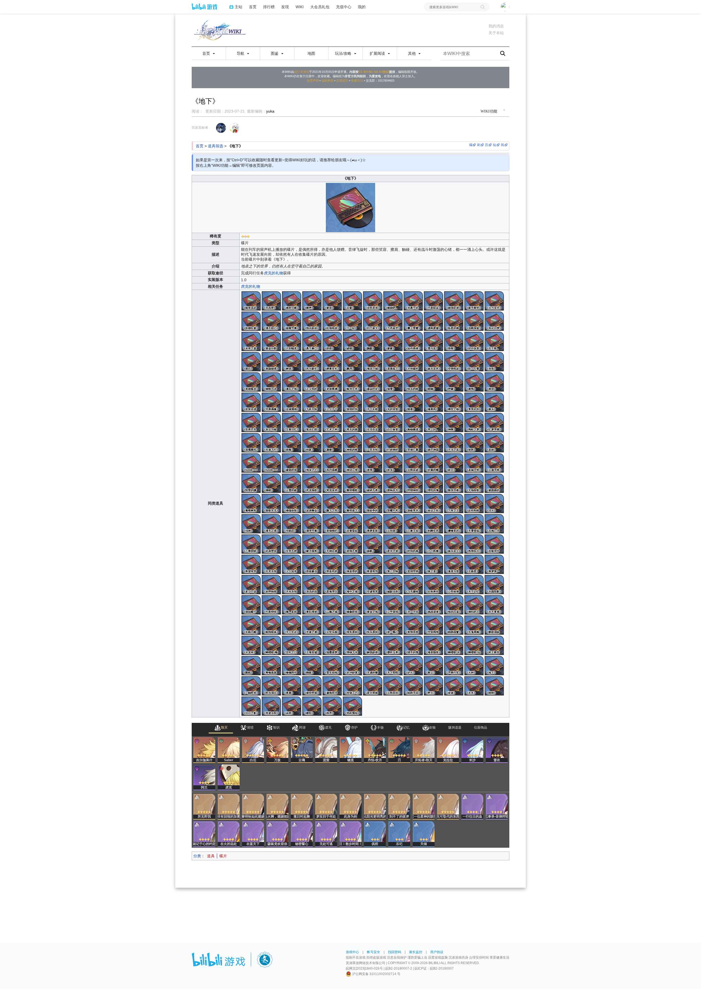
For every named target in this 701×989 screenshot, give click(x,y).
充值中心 (343, 6)
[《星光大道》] (393, 544)
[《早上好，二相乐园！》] (433, 422)
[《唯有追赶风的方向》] (251, 301)
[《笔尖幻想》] (312, 422)
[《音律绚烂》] (332, 524)
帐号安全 (373, 952)
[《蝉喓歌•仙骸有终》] (474, 645)
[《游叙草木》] (413, 504)
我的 (362, 6)
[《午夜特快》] (271, 605)
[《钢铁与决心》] (271, 382)
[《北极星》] (474, 564)
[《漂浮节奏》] (312, 524)
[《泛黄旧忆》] (292, 422)
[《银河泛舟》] (352, 382)
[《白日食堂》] (393, 422)
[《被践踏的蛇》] (494, 483)
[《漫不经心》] (271, 321)
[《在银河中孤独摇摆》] (494, 544)
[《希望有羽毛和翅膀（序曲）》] (373, 564)
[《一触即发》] (251, 686)
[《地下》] (494, 666)
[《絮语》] (332, 301)
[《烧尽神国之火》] (433, 443)
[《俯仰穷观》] (312, 686)
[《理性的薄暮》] (433, 483)
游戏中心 (352, 952)
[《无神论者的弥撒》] (332, 544)
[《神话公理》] (352, 463)
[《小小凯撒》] (433, 544)
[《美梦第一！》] (494, 564)
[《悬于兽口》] (312, 341)
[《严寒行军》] (454, 666)
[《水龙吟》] (251, 645)
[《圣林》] (494, 443)
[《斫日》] (454, 463)
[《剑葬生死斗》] (433, 524)
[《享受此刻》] (474, 402)
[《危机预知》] (352, 706)
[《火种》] (474, 666)
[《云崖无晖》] (494, 463)
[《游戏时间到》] (352, 402)
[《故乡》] (393, 463)
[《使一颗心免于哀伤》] (393, 625)
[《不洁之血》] (454, 443)
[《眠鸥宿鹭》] (454, 625)
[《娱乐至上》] (454, 544)
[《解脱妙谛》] (373, 645)
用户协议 (436, 952)
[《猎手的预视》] (413, 645)
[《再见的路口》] (352, 422)
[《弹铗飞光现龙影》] (352, 645)
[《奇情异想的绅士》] (413, 625)
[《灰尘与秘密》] (271, 422)
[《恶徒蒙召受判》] (312, 564)
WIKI (299, 6)
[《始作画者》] (413, 341)
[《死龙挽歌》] (312, 483)
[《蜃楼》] (332, 443)
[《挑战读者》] (433, 605)
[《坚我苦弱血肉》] (413, 564)
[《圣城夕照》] (474, 463)
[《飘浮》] (352, 362)
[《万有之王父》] (454, 504)
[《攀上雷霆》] (413, 321)
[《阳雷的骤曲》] (251, 483)
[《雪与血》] (433, 341)
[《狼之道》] (433, 564)
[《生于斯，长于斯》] (494, 341)
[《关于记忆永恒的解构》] (474, 585)
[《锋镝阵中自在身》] (292, 666)
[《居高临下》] (393, 362)
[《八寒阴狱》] (251, 544)
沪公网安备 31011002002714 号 (375, 974)
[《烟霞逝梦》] (332, 645)
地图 (311, 53)
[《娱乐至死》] (433, 362)
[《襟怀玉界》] (393, 645)
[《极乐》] (494, 402)
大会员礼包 (319, 6)
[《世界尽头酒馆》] (251, 422)
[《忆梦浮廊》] (494, 422)
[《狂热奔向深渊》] (433, 585)
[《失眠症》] (292, 524)
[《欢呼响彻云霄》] (271, 585)
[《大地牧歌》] (474, 483)
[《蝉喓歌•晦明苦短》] (271, 645)
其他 (412, 53)
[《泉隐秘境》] (271, 362)
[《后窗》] (352, 301)
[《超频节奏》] (292, 321)
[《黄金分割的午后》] (271, 341)
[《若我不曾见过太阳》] (352, 544)
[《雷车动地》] (332, 666)
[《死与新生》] (312, 362)
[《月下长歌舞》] (373, 402)
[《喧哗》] (494, 686)
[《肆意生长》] (332, 362)
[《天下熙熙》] (393, 666)
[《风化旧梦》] (494, 321)
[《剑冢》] (312, 443)
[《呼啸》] (454, 382)
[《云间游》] (393, 524)
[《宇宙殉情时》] (433, 625)
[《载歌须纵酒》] (494, 625)
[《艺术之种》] (332, 422)
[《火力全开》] (494, 301)
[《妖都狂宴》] (251, 321)
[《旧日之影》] (251, 706)
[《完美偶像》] (271, 402)
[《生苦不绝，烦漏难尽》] (292, 544)
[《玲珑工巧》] (352, 686)
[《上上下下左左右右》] (332, 402)
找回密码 (394, 952)
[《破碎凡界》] (373, 483)
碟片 (223, 856)
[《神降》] (454, 422)
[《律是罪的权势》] (352, 564)
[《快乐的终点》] (413, 382)
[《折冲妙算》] (352, 666)
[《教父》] (433, 666)
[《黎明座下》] (352, 504)
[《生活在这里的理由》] (373, 422)
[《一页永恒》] (373, 443)
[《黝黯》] (373, 341)
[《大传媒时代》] (413, 362)
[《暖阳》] (312, 706)
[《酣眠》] (251, 666)
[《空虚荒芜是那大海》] (373, 585)
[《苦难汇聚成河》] (413, 443)
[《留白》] (251, 362)
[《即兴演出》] (271, 686)
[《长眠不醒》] (251, 625)
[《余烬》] (292, 706)
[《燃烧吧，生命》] (393, 301)
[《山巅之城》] (332, 605)
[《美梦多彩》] (373, 524)
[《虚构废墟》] (433, 321)
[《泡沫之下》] (312, 463)
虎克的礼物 (273, 273)
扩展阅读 (378, 53)
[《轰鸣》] (474, 382)
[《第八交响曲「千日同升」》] (393, 564)
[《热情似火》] (474, 544)
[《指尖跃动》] (312, 321)
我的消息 (496, 26)
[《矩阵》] (474, 443)
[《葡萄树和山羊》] (251, 504)
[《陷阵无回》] (413, 686)
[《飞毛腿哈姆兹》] (413, 585)
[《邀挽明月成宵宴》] (332, 686)
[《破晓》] (352, 341)
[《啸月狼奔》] (312, 544)
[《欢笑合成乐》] (251, 402)
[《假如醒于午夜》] (251, 605)
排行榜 (269, 6)
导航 (241, 53)
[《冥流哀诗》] (332, 483)
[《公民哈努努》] (454, 585)
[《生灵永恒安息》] (271, 564)
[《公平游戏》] (393, 605)
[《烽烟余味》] (292, 504)
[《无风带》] (271, 301)
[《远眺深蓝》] (474, 321)
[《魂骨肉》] (433, 402)
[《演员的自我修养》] (312, 585)
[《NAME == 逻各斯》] (251, 463)
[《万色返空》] (393, 321)
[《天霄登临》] (474, 524)
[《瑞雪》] (393, 382)
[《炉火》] (413, 666)
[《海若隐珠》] (433, 645)
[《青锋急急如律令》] (271, 666)
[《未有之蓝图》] (251, 341)
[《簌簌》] (393, 341)
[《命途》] (454, 686)
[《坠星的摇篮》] (454, 321)
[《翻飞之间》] (332, 504)
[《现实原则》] (352, 625)
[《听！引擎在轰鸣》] (474, 362)
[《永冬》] (474, 686)
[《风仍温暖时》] (332, 463)
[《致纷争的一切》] (373, 504)
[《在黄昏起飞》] (352, 524)
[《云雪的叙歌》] (292, 483)
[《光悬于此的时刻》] (413, 301)
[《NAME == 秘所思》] (271, 463)
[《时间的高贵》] (413, 544)
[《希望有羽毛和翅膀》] (251, 564)
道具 (211, 856)
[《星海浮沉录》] (332, 585)
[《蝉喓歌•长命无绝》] (454, 645)
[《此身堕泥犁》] (271, 544)
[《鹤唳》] (312, 666)
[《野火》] (433, 686)
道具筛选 (215, 146)
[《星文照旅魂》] (373, 686)
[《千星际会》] (433, 301)
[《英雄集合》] (251, 382)
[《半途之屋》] (312, 625)
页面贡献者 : (201, 128)
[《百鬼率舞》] (474, 625)
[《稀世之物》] (454, 402)
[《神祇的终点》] (352, 443)
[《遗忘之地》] (292, 382)
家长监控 (415, 952)
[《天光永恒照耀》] (292, 585)
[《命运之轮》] (433, 504)
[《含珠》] (494, 362)
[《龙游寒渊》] (332, 382)
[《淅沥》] (494, 382)
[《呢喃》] (433, 382)
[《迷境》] (373, 463)
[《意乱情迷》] (312, 605)
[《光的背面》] (393, 402)
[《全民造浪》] (373, 301)
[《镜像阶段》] (352, 605)
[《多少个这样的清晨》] (251, 585)
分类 (197, 856)
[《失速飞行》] (271, 443)
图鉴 (275, 53)
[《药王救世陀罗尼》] (494, 645)
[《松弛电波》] (332, 321)
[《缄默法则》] (393, 585)
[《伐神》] (251, 524)
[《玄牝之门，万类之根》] (292, 645)
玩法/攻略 (343, 53)
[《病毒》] (292, 443)
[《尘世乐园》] (332, 625)
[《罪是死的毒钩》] (332, 564)
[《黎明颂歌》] (352, 483)
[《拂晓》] (271, 483)
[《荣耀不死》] (393, 504)
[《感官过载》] (292, 301)
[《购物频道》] (413, 422)
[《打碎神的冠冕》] (393, 443)
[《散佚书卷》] (454, 483)
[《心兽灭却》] (413, 524)
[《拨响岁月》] (393, 483)
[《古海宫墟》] (312, 645)
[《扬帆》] (373, 544)
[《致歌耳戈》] (271, 504)
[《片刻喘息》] (292, 341)
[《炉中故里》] (474, 341)
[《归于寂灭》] (373, 321)
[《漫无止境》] (271, 524)
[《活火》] (494, 504)
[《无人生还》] (292, 625)
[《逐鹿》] (292, 686)
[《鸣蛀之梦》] (474, 422)
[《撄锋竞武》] (454, 524)
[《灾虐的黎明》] (373, 666)
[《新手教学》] (474, 301)
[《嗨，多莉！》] (292, 605)
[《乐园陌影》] (494, 585)
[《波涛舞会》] (312, 504)
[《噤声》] (312, 301)
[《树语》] (292, 362)
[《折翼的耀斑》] (433, 463)
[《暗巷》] (413, 402)
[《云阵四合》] (393, 686)
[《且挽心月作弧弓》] (494, 524)
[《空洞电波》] (454, 362)
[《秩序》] (332, 706)
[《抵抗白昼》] (454, 605)
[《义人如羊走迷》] (292, 564)
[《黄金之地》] (373, 605)
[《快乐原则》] (373, 625)
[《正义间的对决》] (312, 382)
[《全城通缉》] (292, 402)
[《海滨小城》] (373, 362)
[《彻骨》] (454, 341)
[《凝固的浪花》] (292, 463)
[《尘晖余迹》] (413, 463)
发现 (285, 6)
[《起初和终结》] (474, 504)
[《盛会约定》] (373, 382)
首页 (253, 6)
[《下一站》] (352, 321)
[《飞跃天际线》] (312, 402)
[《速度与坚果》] (454, 564)
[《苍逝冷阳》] (271, 706)
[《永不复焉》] (494, 605)
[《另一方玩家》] (413, 605)
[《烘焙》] (332, 341)
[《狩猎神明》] (413, 483)
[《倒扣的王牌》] (474, 605)
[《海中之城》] (352, 585)
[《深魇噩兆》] (251, 443)
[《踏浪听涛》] (454, 301)
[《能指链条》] (271, 625)
